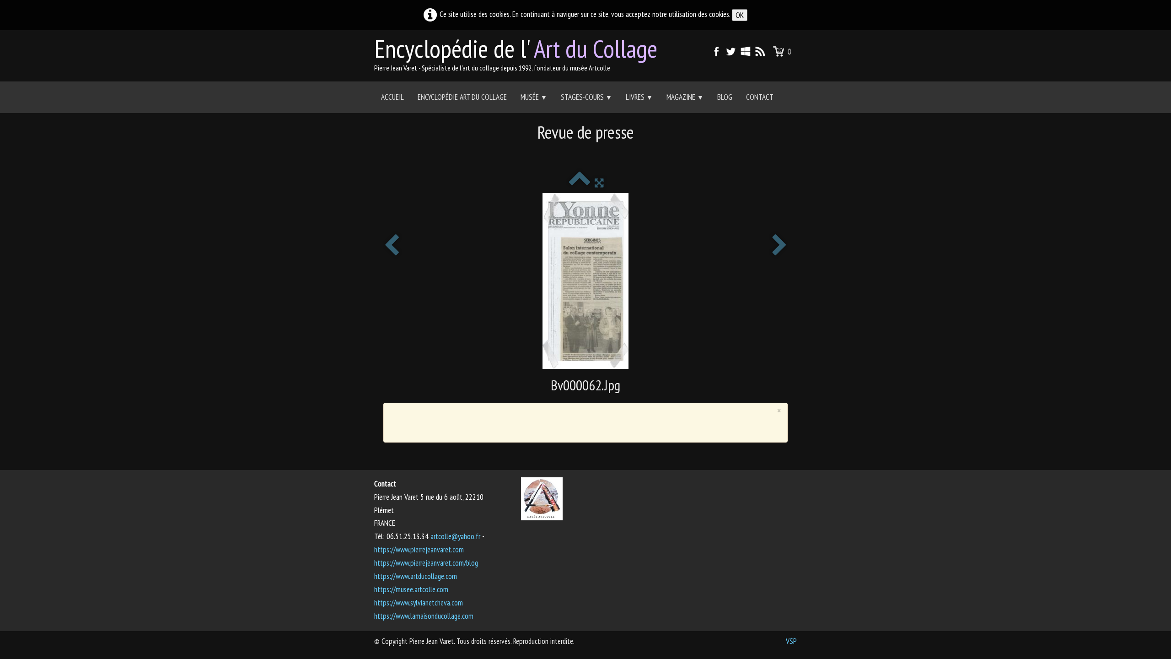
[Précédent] (391, 246)
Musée (534, 97)
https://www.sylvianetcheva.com (418, 603)
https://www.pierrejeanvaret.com (419, 550)
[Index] (579, 183)
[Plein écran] (599, 183)
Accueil (392, 97)
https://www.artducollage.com (415, 576)
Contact (760, 97)
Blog (724, 97)
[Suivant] (779, 246)
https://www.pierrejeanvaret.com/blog (426, 563)
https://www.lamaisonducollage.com (423, 616)
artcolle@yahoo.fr (455, 536)
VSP (791, 641)
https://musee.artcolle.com (411, 589)
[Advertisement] (585, 153)
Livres (639, 97)
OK (740, 15)
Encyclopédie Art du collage (462, 97)
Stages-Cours (586, 97)
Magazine (685, 97)
